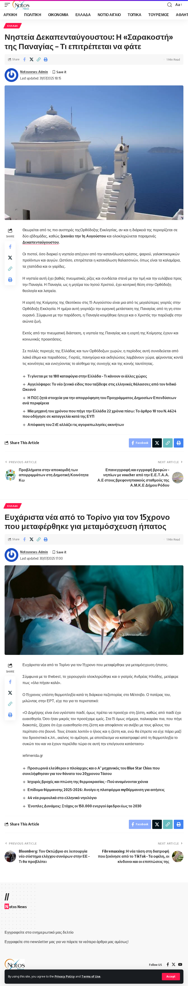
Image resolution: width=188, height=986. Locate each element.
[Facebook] (168, 964)
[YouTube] (180, 964)
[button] (171, 976)
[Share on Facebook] (24, 59)
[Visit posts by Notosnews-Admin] (11, 75)
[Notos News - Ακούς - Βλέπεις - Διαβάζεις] (20, 5)
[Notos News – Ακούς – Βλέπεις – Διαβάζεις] (15, 964)
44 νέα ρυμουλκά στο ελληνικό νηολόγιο (62, 797)
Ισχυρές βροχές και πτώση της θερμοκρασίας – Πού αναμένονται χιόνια (88, 781)
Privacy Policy (65, 976)
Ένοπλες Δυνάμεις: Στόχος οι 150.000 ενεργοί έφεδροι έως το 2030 (84, 806)
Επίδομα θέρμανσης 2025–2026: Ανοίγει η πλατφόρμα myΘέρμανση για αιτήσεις (96, 789)
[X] (174, 964)
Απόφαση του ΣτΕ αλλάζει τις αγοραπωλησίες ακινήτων (76, 424)
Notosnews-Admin (34, 72)
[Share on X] (31, 59)
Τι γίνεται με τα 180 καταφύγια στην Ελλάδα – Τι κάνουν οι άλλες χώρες (87, 376)
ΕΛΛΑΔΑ (12, 25)
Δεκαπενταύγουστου (40, 242)
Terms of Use (90, 976)
